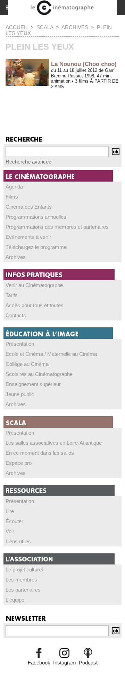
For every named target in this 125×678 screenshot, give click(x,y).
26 (38, 103)
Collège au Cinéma (27, 364)
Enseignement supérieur (33, 384)
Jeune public (20, 394)
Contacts (16, 315)
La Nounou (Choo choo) (84, 64)
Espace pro (19, 463)
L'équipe (15, 600)
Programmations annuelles (36, 217)
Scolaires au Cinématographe (39, 374)
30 (86, 103)
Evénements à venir (28, 237)
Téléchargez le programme (36, 247)
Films (12, 197)
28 (62, 103)
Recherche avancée (28, 162)
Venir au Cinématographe (34, 285)
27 (50, 103)
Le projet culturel (24, 569)
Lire (10, 511)
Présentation (20, 344)
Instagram (64, 663)
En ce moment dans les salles (40, 453)
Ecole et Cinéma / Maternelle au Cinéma (51, 354)
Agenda (14, 187)
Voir (10, 531)
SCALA (44, 27)
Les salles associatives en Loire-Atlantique (54, 443)
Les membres (21, 580)
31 (97, 103)
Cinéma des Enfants (29, 207)
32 (109, 103)
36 (29, 111)
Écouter (14, 521)
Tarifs (12, 295)
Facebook (39, 663)
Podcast (88, 663)
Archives (74, 27)
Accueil (17, 27)
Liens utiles (18, 541)
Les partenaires (23, 590)
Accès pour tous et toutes (35, 305)
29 (74, 103)
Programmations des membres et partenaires (57, 227)
